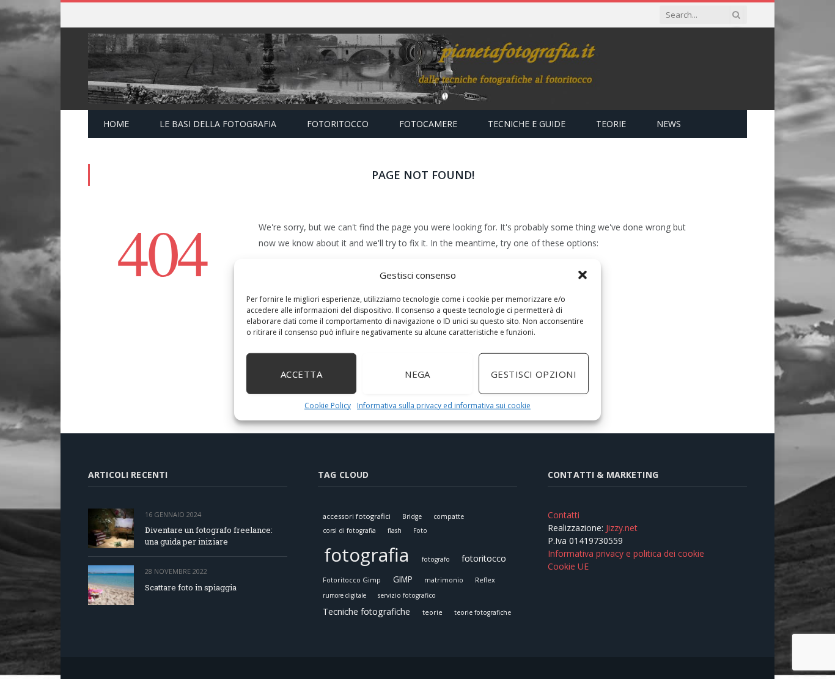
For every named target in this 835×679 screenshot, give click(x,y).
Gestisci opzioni (533, 373)
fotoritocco (484, 558)
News (669, 124)
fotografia (366, 554)
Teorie (611, 124)
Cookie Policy (327, 405)
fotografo (436, 559)
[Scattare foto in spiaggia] (111, 585)
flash (395, 530)
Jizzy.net (622, 528)
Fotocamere (428, 124)
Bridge (412, 516)
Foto (420, 530)
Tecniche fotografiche (366, 611)
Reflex (485, 579)
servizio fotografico (407, 595)
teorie (432, 612)
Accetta (301, 373)
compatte (448, 516)
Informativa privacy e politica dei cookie (626, 553)
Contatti (563, 515)
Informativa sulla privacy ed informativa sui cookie (444, 405)
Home (116, 124)
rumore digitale (344, 595)
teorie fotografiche (482, 612)
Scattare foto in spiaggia (191, 587)
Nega (417, 373)
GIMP (403, 579)
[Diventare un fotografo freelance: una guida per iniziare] (111, 528)
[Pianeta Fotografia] (344, 69)
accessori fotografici (357, 516)
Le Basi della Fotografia (218, 124)
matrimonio (443, 579)
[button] (582, 275)
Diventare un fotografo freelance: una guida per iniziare (209, 535)
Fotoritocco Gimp (352, 579)
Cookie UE (568, 566)
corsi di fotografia (349, 530)
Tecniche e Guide (526, 124)
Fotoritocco (338, 124)
